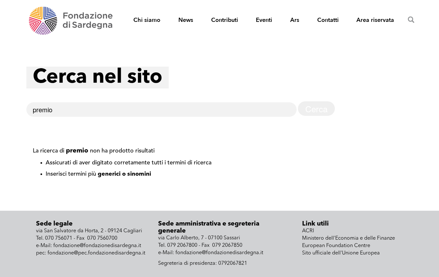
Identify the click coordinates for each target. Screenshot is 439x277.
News (185, 20)
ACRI (308, 231)
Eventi (264, 20)
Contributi (224, 20)
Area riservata (375, 20)
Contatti (328, 20)
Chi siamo (146, 20)
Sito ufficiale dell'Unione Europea (341, 253)
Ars (294, 20)
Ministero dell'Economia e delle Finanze (348, 238)
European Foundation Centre (336, 245)
